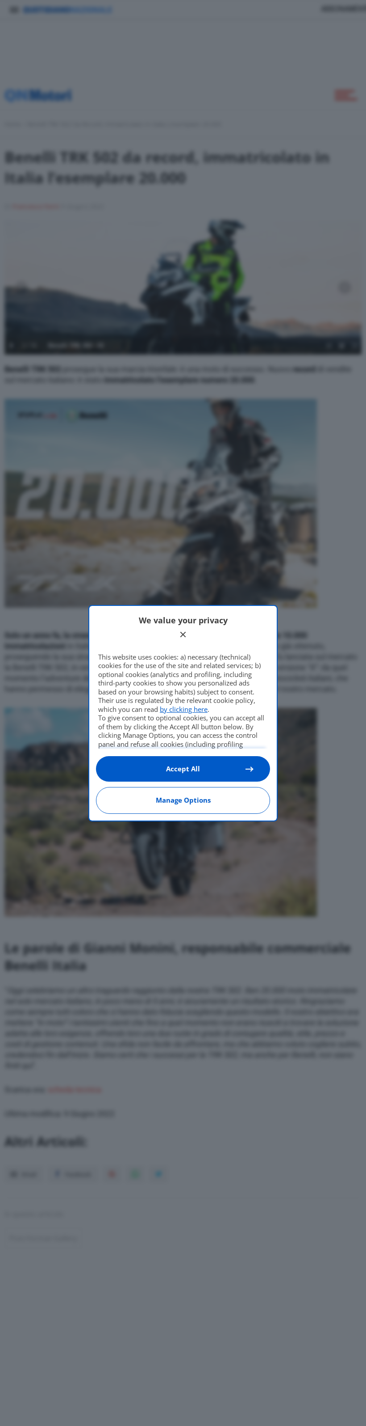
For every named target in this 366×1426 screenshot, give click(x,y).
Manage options (183, 800)
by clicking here (184, 709)
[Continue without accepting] (183, 634)
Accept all (183, 768)
